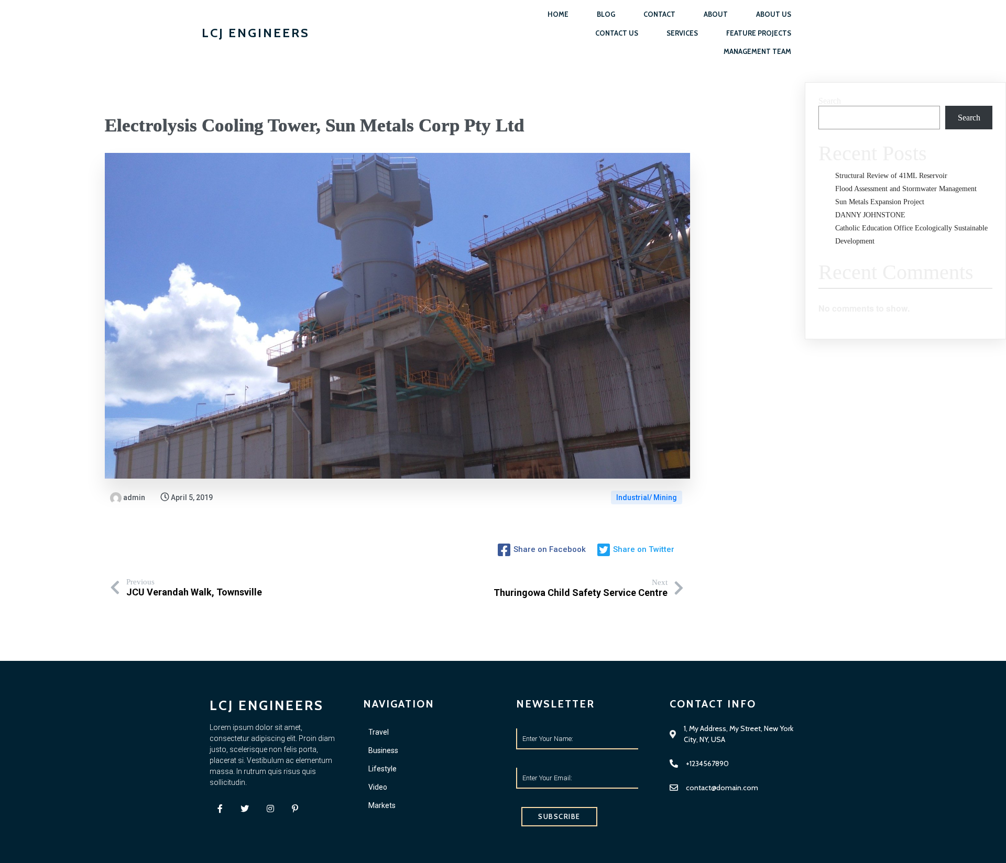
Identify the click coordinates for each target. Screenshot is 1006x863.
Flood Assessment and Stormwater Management (906, 189)
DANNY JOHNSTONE (870, 215)
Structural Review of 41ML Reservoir (891, 176)
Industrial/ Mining (646, 497)
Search (829, 100)
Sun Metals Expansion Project (879, 202)
